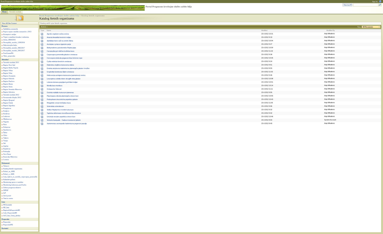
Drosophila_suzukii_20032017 (14, 50)
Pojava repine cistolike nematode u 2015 (17, 32)
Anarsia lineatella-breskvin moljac (59, 37)
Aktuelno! (5, 59)
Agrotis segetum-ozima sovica (58, 34)
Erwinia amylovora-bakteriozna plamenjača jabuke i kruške (68, 68)
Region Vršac (7, 73)
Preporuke (5, 219)
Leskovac (6, 116)
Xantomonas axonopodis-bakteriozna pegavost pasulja (67, 123)
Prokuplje (6, 151)
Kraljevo (6, 111)
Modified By (330, 30)
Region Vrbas (8, 70)
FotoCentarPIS (8, 53)
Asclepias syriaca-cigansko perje (59, 44)
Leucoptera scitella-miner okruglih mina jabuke (63, 79)
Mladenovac (7, 119)
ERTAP (5, 190)
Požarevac (6, 127)
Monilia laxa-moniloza (54, 85)
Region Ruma (8, 84)
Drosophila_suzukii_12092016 (14, 42)
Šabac (5, 132)
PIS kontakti (7, 205)
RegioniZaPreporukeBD (11, 210)
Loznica (6, 159)
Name (49, 30)
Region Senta (7, 87)
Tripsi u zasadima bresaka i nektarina (16, 37)
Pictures (4, 26)
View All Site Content (9, 23)
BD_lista (6, 207)
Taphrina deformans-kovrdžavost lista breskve (64, 113)
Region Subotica (9, 92)
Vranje (5, 141)
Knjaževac (6, 149)
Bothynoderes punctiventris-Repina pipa (61, 48)
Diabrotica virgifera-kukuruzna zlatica (60, 65)
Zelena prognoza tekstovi (12, 187)
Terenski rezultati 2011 (11, 62)
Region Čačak (8, 103)
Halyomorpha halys (10, 45)
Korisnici (5, 228)
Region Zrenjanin (9, 76)
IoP (4, 193)
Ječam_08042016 (9, 40)
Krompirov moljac (9, 34)
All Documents (368, 27)
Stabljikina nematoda (10, 29)
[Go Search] (380, 5)
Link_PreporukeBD (10, 213)
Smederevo (7, 130)
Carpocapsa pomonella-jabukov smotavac (62, 54)
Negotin (6, 122)
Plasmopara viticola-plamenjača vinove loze (62, 96)
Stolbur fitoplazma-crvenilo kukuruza (60, 110)
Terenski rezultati (15, 12)
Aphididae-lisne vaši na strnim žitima (60, 41)
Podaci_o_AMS (8, 174)
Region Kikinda (8, 78)
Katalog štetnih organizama (12, 169)
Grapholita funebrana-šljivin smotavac (60, 72)
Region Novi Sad (9, 65)
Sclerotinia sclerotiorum (55, 106)
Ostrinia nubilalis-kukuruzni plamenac (60, 92)
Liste (3, 202)
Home (4, 12)
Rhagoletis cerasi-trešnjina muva (59, 103)
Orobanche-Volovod (54, 89)
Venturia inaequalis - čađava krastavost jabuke (64, 120)
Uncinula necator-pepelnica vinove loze (61, 117)
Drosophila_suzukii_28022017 (14, 48)
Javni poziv (7, 196)
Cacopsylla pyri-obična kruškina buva (60, 51)
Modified (264, 30)
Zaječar (5, 146)
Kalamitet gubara (9, 179)
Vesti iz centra (8, 198)
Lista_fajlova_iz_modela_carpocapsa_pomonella (20, 177)
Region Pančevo (9, 81)
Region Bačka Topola (10, 68)
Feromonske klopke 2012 (12, 97)
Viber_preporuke (9, 56)
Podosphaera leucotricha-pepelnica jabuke (62, 99)
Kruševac (6, 114)
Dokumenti (6, 163)
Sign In (374, 1)
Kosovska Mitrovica (10, 157)
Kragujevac (7, 108)
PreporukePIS (8, 225)
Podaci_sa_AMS (9, 171)
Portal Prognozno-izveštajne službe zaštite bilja (17, 1)
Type (42, 30)
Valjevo (6, 138)
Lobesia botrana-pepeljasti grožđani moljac (62, 82)
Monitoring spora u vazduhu (13, 182)
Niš (4, 143)
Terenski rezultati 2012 (11, 95)
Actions (43, 27)
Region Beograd (9, 100)
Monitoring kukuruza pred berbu (14, 185)
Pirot (5, 124)
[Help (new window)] (380, 1)
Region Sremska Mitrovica (12, 89)
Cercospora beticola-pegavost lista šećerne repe (64, 58)
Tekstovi (6, 166)
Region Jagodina (9, 105)
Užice (5, 135)
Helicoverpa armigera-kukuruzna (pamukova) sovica (66, 75)
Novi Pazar (7, 154)
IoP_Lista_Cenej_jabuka (11, 215)
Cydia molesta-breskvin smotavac (59, 61)
